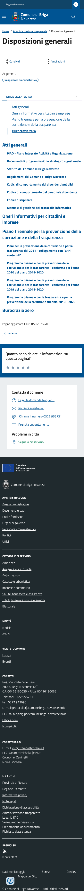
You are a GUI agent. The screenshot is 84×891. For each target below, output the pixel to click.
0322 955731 (24, 696)
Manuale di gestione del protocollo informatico (39, 207)
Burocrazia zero (18, 310)
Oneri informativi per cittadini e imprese (33, 219)
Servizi (46, 871)
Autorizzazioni (11, 575)
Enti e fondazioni (13, 516)
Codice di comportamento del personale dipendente (42, 192)
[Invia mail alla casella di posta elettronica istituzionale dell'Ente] (38, 707)
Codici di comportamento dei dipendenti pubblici (40, 184)
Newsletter (9, 856)
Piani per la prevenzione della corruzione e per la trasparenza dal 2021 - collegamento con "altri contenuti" (40, 251)
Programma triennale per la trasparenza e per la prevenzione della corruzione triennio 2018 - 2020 (41, 299)
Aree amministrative (15, 504)
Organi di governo (13, 523)
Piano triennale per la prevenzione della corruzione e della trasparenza (41, 234)
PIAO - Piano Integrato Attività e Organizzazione (39, 153)
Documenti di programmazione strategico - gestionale (44, 161)
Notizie (6, 627)
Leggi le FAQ (10, 817)
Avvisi (6, 634)
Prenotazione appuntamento (21, 826)
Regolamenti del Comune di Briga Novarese (36, 176)
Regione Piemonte (15, 4)
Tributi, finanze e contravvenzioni (23, 600)
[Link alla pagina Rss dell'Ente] (4, 851)
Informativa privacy (14, 795)
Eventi (6, 661)
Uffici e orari (10, 720)
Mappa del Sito (27, 876)
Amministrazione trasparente (30, 31)
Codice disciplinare (19, 200)
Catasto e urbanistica (16, 581)
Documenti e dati (13, 510)
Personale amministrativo (19, 529)
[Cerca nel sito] (72, 16)
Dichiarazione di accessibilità (20, 807)
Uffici (5, 541)
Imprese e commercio (16, 587)
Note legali (9, 801)
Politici (6, 535)
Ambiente (8, 562)
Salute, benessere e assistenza (22, 594)
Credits (71, 871)
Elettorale (8, 606)
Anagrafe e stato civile (16, 569)
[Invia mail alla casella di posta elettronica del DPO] (28, 748)
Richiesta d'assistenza (16, 831)
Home (5, 31)
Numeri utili (9, 726)
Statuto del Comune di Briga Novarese (33, 169)
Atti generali (14, 145)
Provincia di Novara (14, 782)
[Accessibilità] (10, 881)
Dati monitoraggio (13, 871)
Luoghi (6, 655)
